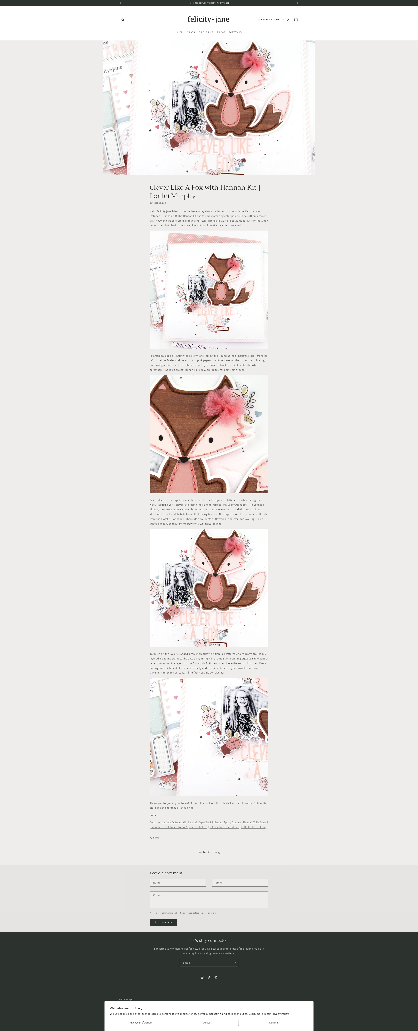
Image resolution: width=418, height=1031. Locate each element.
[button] (122, 19)
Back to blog (211, 852)
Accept (207, 1022)
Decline (273, 1022)
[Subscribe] (234, 963)
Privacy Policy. (280, 1013)
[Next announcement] (297, 3)
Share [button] (156, 838)
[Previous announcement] (120, 3)
